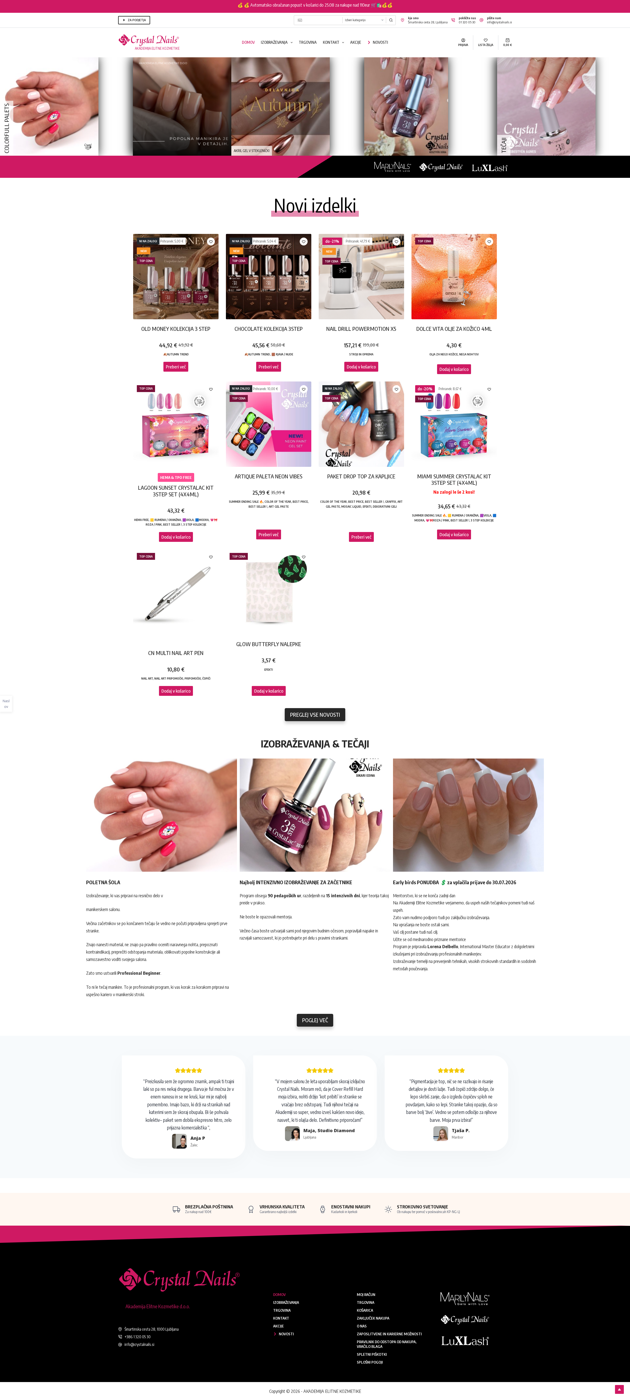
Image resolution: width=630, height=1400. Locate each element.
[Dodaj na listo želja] (211, 241)
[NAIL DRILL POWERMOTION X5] (361, 276)
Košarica (365, 1310)
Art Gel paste (279, 506)
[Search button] (390, 20)
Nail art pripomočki (168, 678)
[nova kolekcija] (546, 106)
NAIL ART (147, 678)
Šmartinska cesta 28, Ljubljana (428, 22)
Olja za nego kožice (443, 354)
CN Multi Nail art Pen (176, 652)
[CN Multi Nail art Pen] (176, 592)
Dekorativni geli (385, 506)
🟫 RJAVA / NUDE (282, 354)
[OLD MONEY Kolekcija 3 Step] (176, 276)
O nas (362, 1326)
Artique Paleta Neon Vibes (268, 476)
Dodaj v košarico (361, 366)
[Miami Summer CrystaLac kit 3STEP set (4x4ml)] (454, 424)
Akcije (355, 42)
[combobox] (318, 20)
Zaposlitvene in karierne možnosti (389, 1334)
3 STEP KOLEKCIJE (194, 524)
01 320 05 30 (467, 22)
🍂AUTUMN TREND (176, 354)
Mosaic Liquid (351, 506)
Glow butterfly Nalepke (268, 643)
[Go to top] (619, 1389)
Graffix (390, 501)
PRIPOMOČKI (193, 678)
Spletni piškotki (372, 1354)
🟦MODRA (202, 520)
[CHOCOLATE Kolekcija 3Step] (268, 276)
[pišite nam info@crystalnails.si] (481, 20)
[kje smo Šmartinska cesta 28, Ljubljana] (402, 20)
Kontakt (331, 42)
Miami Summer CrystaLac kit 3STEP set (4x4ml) (454, 479)
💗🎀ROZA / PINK (437, 520)
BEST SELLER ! (172, 524)
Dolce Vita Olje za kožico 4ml (454, 328)
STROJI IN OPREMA (361, 354)
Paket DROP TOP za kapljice (361, 476)
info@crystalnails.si (499, 22)
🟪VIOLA (188, 520)
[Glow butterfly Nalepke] (268, 592)
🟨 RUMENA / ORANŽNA (165, 520)
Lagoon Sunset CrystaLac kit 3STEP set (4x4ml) (176, 490)
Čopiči (206, 678)
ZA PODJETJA (137, 20)
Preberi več (176, 366)
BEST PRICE (300, 501)
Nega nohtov (469, 354)
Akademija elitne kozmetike (157, 48)
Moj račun (366, 1294)
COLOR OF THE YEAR (278, 501)
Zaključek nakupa (373, 1318)
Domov (248, 42)
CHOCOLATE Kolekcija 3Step (269, 328)
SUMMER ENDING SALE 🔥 (246, 501)
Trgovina (308, 42)
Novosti (380, 42)
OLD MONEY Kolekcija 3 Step (175, 328)
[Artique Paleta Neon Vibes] (268, 424)
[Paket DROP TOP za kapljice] (361, 424)
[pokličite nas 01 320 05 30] (453, 20)
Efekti (367, 506)
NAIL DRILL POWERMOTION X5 (361, 328)
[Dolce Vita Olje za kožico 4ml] (454, 276)
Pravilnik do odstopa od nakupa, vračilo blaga (386, 1344)
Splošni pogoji (370, 1362)
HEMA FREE (141, 520)
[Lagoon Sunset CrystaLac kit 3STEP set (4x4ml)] (176, 424)
